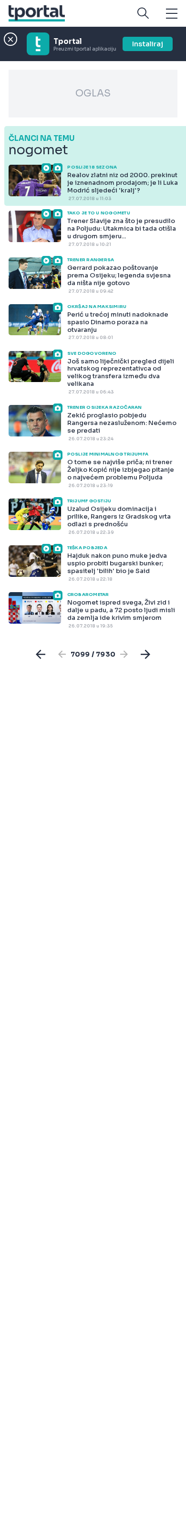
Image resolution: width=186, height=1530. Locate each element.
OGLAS (93, 93)
